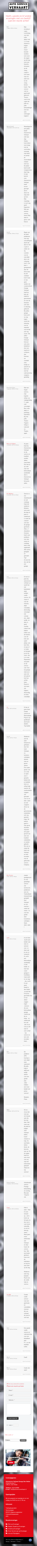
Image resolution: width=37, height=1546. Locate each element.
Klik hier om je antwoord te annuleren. (15, 1383)
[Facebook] (30, 1541)
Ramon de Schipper (11, 443)
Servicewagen (10, 1510)
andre (8, 937)
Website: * (12, 1400)
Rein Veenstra (10, 875)
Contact (18, 1541)
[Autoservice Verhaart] (18, 5)
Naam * (11, 1390)
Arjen (22, 1386)
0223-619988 (15, 1488)
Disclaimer (13, 1541)
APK (7, 1516)
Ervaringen (16, 1524)
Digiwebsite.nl (19, 1539)
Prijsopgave (16, 1533)
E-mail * (11, 1395)
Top (18, 1471)
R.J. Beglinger (10, 493)
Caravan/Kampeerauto (12, 1514)
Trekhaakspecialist (11, 1508)
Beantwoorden (27, 120)
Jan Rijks (9, 1294)
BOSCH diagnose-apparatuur (14, 1512)
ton (7, 707)
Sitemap (7, 1541)
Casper (8, 1207)
